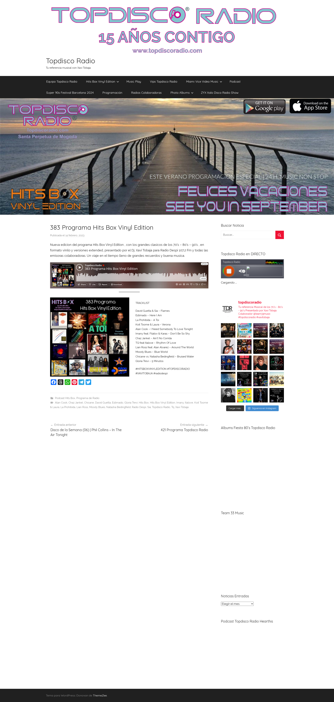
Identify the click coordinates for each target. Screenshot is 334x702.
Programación (112, 92)
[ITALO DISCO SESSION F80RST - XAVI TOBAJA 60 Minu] (276, 363)
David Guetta (103, 402)
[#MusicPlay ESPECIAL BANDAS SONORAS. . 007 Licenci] (244, 346)
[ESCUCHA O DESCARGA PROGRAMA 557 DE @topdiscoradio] (260, 379)
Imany (180, 402)
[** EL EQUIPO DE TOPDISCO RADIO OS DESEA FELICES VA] (244, 330)
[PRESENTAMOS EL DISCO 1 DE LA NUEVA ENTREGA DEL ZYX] (244, 395)
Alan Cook (61, 402)
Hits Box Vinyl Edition (100, 81)
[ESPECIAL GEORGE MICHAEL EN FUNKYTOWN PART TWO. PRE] (260, 363)
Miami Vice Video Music (202, 81)
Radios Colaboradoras (146, 92)
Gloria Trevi (131, 402)
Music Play (133, 81)
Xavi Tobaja (182, 407)
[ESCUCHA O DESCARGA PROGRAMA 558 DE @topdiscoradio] (228, 363)
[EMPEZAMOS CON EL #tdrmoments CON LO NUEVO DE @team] (228, 379)
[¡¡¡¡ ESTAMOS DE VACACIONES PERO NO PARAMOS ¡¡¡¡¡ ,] (228, 330)
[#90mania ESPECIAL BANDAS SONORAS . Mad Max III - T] (276, 330)
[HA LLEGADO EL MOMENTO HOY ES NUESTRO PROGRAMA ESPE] (276, 346)
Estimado (117, 402)
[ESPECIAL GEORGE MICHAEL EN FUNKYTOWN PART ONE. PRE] (228, 395)
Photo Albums (180, 92)
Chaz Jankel (76, 402)
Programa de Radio (87, 398)
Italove (189, 402)
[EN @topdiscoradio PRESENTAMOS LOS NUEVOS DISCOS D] (244, 379)
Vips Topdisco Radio (163, 81)
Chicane (89, 402)
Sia (149, 407)
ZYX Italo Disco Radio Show (219, 92)
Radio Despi (139, 407)
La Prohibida (68, 407)
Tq (172, 407)
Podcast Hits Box (65, 398)
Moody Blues (97, 407)
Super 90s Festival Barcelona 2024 (70, 92)
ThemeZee (100, 695)
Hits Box (144, 402)
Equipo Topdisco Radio (61, 81)
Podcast (235, 81)
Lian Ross (82, 407)
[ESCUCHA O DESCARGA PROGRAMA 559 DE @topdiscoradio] (260, 330)
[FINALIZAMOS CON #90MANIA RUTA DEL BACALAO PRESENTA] (276, 379)
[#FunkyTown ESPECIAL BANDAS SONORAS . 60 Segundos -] (228, 346)
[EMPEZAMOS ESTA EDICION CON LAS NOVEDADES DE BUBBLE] (260, 395)
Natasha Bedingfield (118, 407)
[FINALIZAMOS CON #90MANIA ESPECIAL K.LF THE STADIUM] (244, 363)
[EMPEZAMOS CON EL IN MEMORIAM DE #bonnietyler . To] (260, 346)
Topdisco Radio (70, 60)
